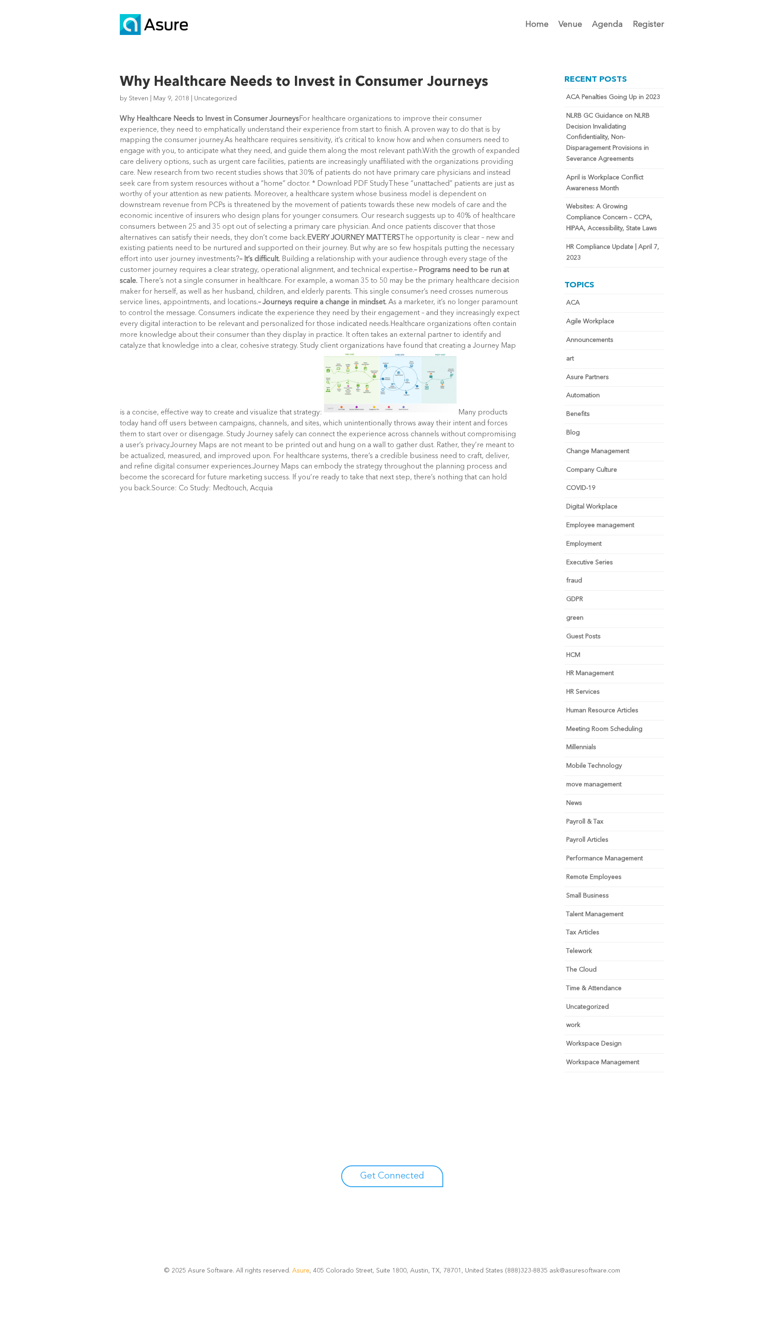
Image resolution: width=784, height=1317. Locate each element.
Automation (583, 395)
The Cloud (581, 970)
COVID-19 (580, 488)
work (573, 1025)
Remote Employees (594, 877)
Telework (579, 951)
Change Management (597, 451)
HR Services (583, 692)
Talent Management (594, 914)
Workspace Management (602, 1062)
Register (648, 24)
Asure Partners (587, 377)
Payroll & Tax (584, 822)
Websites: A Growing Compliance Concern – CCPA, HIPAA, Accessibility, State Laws (611, 217)
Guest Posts (583, 636)
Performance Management (604, 858)
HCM (573, 655)
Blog (573, 432)
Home (537, 24)
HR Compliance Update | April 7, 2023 (612, 252)
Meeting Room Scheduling (604, 729)
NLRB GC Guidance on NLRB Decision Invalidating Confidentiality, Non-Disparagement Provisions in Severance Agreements (608, 137)
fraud (574, 580)
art (570, 358)
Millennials (581, 747)
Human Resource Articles (602, 710)
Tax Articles (582, 932)
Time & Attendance (594, 988)
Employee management (600, 525)
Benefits (578, 414)
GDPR (574, 599)
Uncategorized (215, 98)
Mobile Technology (594, 766)
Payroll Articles (587, 840)
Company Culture (591, 470)
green (574, 618)
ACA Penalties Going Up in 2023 (613, 97)
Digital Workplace (591, 506)
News (574, 803)
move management (594, 784)
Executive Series (589, 562)
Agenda (607, 24)
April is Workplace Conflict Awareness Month (604, 183)
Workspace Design (594, 1044)
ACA (573, 303)
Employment (584, 544)
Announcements (589, 340)
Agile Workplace (590, 321)
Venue (570, 24)
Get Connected (392, 1176)
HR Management (590, 673)
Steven (138, 98)
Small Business (587, 896)
